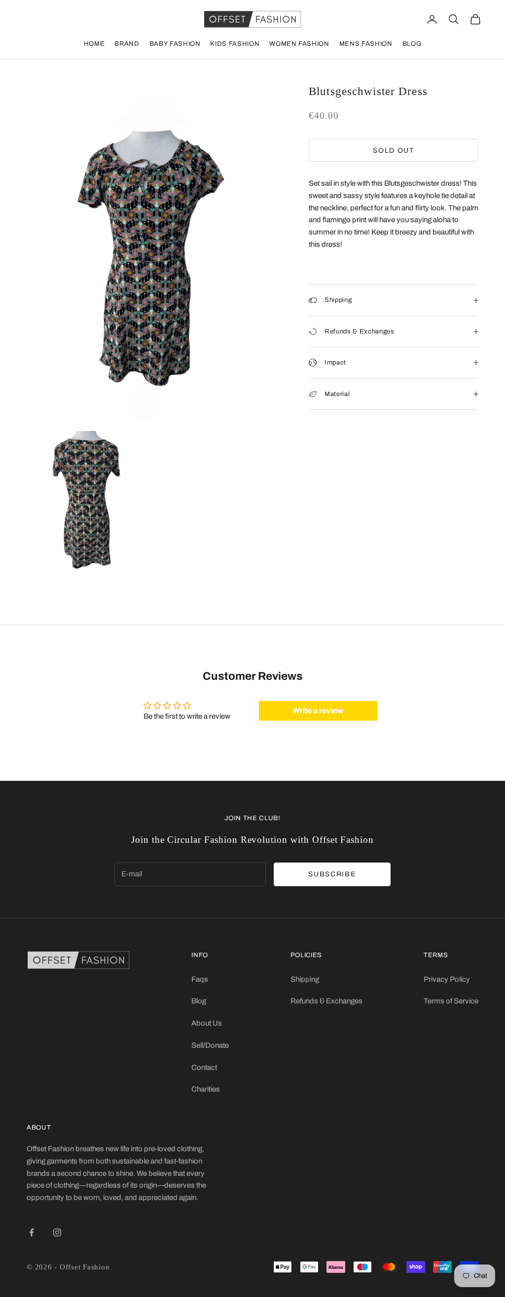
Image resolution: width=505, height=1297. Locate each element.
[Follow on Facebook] (31, 1232)
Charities (205, 1089)
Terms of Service (451, 1001)
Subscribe (332, 874)
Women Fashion (299, 43)
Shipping (304, 979)
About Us (206, 1023)
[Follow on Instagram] (57, 1232)
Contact (204, 1067)
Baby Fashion (175, 43)
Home (94, 43)
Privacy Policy (447, 979)
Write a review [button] (318, 710)
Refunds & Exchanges (326, 1001)
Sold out (393, 150)
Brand (126, 43)
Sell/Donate (210, 1045)
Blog (412, 43)
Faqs (199, 979)
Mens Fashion (366, 43)
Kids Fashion (234, 43)
